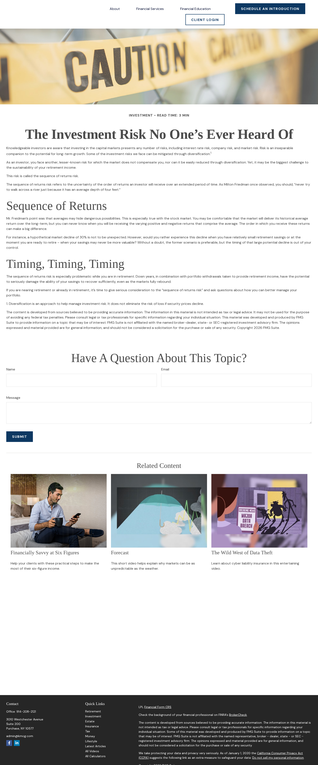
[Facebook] (9, 743)
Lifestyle (91, 741)
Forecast (120, 552)
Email (165, 369)
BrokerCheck (238, 715)
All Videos (92, 751)
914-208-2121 (26, 711)
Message (13, 397)
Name (10, 369)
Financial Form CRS (157, 707)
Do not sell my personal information (278, 758)
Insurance (92, 726)
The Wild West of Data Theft (242, 552)
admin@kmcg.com (19, 736)
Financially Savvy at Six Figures (45, 552)
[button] (115, 9)
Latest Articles (95, 746)
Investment (93, 716)
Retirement (93, 711)
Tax (87, 731)
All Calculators (95, 756)
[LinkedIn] (17, 743)
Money (90, 736)
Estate (90, 721)
